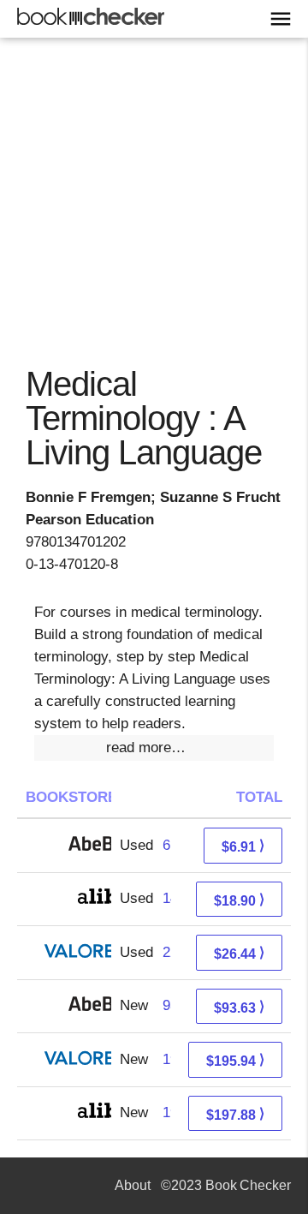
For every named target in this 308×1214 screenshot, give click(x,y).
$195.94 (235, 1060)
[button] (154, 748)
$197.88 (235, 1114)
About (133, 1185)
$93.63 (239, 1007)
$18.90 (239, 900)
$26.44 (239, 953)
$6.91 (243, 846)
